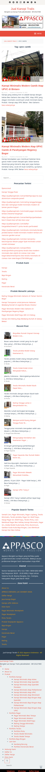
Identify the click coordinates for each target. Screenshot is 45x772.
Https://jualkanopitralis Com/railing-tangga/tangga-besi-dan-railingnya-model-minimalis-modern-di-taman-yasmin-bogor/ (22, 204)
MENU (39, 33)
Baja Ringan (6, 275)
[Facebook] (10, 2)
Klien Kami (6, 607)
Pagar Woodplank (8, 614)
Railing (4, 279)
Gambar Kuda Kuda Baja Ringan (14, 527)
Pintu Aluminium (31, 525)
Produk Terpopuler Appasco (12, 622)
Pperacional (6, 188)
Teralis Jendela (16, 517)
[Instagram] (20, 2)
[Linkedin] (24, 2)
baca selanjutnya (8, 105)
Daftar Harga (7, 595)
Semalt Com (6, 514)
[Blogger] (35, 2)
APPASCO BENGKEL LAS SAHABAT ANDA (17, 592)
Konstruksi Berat (8, 286)
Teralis (4, 271)
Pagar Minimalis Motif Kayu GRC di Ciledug (18, 315)
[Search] (7, 760)
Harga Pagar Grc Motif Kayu (12, 520)
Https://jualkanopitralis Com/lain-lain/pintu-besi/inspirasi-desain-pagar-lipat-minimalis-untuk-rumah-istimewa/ (21, 241)
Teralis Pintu (29, 520)
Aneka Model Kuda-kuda (14, 525)
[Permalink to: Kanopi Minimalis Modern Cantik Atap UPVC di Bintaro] (22, 66)
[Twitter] (13, 2)
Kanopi (4, 268)
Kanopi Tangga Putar (10, 192)
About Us (5, 588)
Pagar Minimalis (18, 514)
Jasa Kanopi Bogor (9, 599)
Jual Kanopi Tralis (22, 9)
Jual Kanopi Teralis (10, 652)
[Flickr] (31, 2)
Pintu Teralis (6, 618)
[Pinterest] (17, 2)
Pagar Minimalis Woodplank (12, 610)
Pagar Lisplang (31, 514)
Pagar (4, 283)
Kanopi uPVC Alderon (10, 603)
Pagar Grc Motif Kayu (30, 517)
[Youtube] (28, 2)
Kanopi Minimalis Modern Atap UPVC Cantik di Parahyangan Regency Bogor (22, 150)
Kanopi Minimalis (31, 522)
